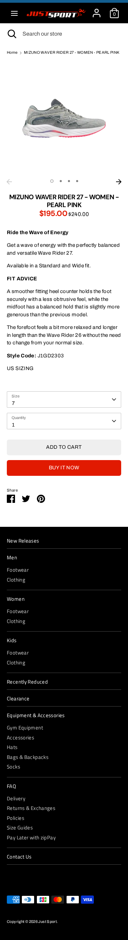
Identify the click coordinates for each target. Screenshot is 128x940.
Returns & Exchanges (31, 808)
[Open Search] (11, 34)
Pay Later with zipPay (31, 837)
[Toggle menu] (14, 13)
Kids (12, 640)
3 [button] (69, 181)
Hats (12, 747)
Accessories (20, 737)
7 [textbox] (13, 403)
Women (16, 599)
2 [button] (61, 181)
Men (12, 557)
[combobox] (64, 399)
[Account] (96, 10)
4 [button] (77, 181)
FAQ (11, 786)
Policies (15, 818)
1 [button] (52, 181)
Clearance (18, 698)
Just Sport (47, 921)
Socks (13, 767)
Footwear (18, 570)
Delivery (16, 798)
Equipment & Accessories (36, 715)
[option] (64, 118)
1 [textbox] (13, 425)
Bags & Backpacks (27, 757)
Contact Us (19, 857)
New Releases (23, 541)
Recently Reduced (27, 682)
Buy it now (64, 467)
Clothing (16, 580)
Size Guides (20, 827)
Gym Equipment (25, 728)
